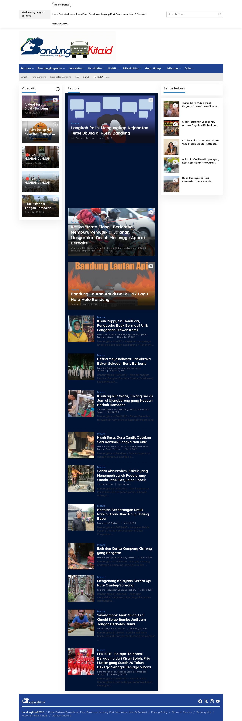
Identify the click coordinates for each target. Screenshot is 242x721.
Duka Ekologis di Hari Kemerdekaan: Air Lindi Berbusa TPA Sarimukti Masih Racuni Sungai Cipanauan (200, 179)
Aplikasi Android (61, 715)
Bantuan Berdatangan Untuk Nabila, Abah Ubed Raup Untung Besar (123, 514)
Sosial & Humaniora (139, 409)
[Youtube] (217, 701)
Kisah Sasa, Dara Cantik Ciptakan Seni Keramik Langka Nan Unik (124, 439)
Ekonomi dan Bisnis (107, 334)
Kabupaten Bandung (126, 248)
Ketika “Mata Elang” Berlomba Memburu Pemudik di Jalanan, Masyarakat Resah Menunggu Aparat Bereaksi (108, 235)
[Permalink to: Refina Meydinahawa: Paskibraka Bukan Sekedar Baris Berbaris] (81, 366)
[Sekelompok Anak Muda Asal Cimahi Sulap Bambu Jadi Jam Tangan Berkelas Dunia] (98, 639)
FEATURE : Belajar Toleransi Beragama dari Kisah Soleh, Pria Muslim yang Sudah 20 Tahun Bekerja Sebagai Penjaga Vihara (124, 660)
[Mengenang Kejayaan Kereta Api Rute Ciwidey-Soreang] (114, 600)
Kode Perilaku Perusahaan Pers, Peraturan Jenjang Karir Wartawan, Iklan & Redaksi (97, 712)
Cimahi (110, 248)
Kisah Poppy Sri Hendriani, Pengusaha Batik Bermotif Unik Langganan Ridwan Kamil (122, 325)
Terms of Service (182, 712)
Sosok (110, 337)
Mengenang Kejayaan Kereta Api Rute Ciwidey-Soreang (124, 583)
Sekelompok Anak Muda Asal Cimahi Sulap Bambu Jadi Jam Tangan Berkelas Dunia (121, 619)
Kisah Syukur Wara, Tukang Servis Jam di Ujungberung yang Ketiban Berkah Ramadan (125, 400)
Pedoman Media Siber (35, 715)
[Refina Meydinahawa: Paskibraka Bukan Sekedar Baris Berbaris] (117, 381)
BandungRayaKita (96, 248)
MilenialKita (136, 446)
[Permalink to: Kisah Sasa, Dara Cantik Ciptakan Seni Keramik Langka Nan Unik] (81, 445)
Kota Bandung (78, 138)
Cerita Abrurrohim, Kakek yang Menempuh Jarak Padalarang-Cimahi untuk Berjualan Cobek (122, 475)
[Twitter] (206, 701)
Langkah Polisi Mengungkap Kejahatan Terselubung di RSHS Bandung (109, 130)
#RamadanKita (78, 248)
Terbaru (101, 370)
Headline (121, 671)
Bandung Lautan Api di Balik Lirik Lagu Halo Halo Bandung (109, 296)
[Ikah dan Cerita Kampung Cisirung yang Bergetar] (146, 565)
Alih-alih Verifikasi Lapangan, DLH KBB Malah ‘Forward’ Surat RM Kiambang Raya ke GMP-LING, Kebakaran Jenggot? (200, 161)
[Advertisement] (111, 175)
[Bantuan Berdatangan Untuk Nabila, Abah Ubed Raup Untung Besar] (112, 534)
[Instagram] (211, 701)
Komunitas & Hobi (120, 446)
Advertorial (102, 628)
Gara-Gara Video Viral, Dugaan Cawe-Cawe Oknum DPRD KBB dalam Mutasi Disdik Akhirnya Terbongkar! (199, 104)
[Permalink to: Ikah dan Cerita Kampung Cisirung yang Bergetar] (81, 555)
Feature (75, 123)
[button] (220, 14)
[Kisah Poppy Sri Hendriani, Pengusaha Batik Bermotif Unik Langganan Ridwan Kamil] (153, 344)
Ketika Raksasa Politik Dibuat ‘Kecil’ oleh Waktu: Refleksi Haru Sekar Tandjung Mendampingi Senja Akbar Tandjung (200, 142)
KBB (139, 248)
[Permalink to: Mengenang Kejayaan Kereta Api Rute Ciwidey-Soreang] (81, 588)
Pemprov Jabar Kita (91, 250)
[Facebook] (200, 701)
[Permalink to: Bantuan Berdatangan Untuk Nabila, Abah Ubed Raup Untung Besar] (81, 517)
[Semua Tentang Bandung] (67, 46)
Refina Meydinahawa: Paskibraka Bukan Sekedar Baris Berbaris (124, 361)
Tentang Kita (203, 712)
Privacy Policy (159, 712)
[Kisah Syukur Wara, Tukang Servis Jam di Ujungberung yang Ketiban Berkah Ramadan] (98, 423)
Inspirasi (130, 334)
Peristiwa (90, 138)
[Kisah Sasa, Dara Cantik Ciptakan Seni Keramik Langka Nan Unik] (133, 456)
